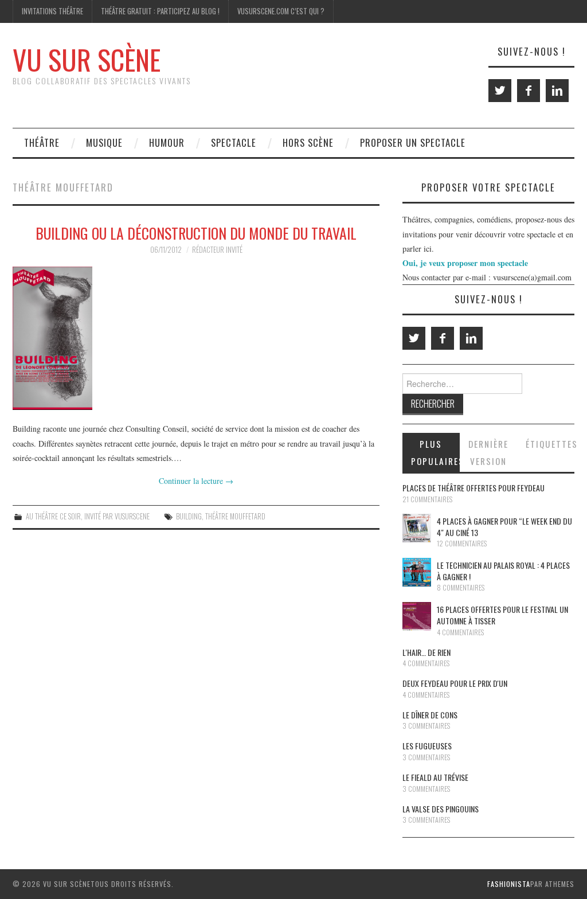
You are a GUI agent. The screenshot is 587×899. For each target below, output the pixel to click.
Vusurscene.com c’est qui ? (280, 11)
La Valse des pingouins (440, 809)
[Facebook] (528, 90)
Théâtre (42, 142)
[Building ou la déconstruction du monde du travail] (196, 338)
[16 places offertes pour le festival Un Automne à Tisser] (416, 616)
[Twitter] (499, 90)
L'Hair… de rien (426, 652)
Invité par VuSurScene (117, 516)
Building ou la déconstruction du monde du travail (196, 233)
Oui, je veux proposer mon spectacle (465, 263)
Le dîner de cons (429, 715)
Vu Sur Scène (87, 59)
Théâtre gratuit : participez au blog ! (160, 11)
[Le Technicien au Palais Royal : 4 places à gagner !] (416, 572)
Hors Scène (308, 142)
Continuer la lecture (196, 480)
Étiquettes (550, 443)
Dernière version (488, 452)
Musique (104, 142)
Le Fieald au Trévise (435, 777)
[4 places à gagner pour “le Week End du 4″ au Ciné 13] (416, 528)
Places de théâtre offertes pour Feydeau (473, 488)
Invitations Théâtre (52, 11)
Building (189, 516)
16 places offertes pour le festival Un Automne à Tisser (502, 615)
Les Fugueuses (427, 746)
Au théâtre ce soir (53, 516)
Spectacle (233, 142)
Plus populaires (435, 452)
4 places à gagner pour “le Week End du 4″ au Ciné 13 (504, 526)
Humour (167, 142)
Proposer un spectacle (412, 142)
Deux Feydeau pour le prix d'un (454, 683)
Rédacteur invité (217, 249)
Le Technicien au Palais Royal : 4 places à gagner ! (503, 571)
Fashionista (508, 883)
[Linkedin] (557, 90)
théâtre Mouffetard (235, 516)
